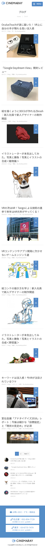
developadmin (21, 31)
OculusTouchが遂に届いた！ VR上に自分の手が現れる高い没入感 (22, 26)
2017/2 (4, 31)
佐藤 (20, 428)
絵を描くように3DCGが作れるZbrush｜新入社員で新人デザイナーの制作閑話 (22, 114)
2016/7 (4, 295)
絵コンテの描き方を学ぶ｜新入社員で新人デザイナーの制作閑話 (22, 290)
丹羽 (9, 121)
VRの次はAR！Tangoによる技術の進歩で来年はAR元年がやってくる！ (22, 209)
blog (9, 31)
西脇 (13, 74)
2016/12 (4, 121)
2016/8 (4, 257)
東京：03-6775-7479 (22, 528)
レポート (15, 214)
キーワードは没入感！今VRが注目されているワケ (22, 379)
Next (25, 454)
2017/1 (4, 74)
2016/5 (4, 384)
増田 (14, 164)
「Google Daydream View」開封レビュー (22, 69)
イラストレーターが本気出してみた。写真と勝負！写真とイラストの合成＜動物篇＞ (22, 157)
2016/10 (4, 164)
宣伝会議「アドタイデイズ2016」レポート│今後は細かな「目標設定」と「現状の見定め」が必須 (22, 422)
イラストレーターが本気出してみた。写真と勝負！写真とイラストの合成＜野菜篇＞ (22, 338)
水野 (20, 384)
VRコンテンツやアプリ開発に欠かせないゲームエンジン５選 (22, 253)
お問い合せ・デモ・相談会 (23, 512)
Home (19, 16)
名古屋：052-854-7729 (23, 520)
